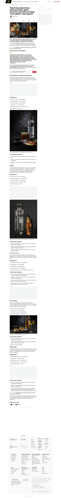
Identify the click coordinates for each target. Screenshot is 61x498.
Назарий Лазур (15, 16)
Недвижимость (34, 467)
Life (22, 1)
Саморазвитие (24, 473)
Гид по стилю (18, 1)
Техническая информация (47, 438)
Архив (46, 445)
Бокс (43, 468)
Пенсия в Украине (45, 462)
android (34, 492)
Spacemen (36, 1)
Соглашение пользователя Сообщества (40, 447)
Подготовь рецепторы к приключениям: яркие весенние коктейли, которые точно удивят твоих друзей (26, 4)
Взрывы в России (24, 462)
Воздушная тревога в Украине (26, 459)
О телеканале (33, 443)
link (21, 446)
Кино (12, 467)
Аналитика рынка (34, 468)
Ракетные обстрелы (24, 455)
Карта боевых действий (25, 456)
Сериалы (12, 473)
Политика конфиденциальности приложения (41, 444)
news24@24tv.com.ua (13, 439)
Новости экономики (45, 454)
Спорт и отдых (26, 1)
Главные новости (13, 455)
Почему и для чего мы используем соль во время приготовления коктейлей (22, 393)
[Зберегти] (34, 21)
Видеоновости (13, 459)
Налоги (43, 461)
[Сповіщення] (52, 1)
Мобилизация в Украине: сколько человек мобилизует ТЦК (36, 463)
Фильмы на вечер (13, 471)
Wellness (31, 1)
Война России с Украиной (26, 454)
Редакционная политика (33, 441)
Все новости (13, 454)
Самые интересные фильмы (15, 468)
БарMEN (13, 1)
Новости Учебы (24, 467)
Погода (12, 461)
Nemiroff (11, 44)
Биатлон (43, 472)
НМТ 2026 (23, 472)
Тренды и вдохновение (35, 471)
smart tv (44, 492)
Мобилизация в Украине (36, 454)
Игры (46, 448)
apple (39, 492)
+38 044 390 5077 (23, 439)
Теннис (43, 471)
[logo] (8, 1)
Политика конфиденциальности (41, 438)
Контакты (46, 440)
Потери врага (23, 463)
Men (10, 4)
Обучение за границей (25, 474)
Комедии (12, 472)
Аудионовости (13, 460)
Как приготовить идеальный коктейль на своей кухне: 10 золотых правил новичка (23, 48)
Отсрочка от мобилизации (36, 461)
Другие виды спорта (45, 473)
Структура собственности (47, 443)
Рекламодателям (33, 446)
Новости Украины (13, 456)
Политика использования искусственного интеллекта (40, 441)
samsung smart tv (49, 492)
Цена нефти (44, 455)
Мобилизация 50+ (34, 457)
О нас (31, 438)
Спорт (43, 467)
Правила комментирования (40, 449)
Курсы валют (44, 456)
